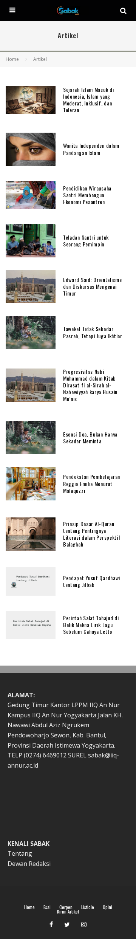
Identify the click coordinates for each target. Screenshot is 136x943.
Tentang (20, 853)
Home (29, 907)
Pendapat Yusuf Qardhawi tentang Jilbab (91, 581)
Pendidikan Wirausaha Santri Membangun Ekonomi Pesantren (87, 195)
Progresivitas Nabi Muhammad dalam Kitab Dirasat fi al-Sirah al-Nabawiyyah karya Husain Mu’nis (90, 385)
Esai (47, 907)
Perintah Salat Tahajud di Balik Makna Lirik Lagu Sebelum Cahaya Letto (91, 624)
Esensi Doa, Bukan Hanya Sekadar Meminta (90, 437)
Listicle (87, 907)
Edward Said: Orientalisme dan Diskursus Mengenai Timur (92, 286)
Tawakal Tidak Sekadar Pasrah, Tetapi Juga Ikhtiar (92, 332)
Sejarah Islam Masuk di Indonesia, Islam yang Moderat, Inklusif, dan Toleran (88, 99)
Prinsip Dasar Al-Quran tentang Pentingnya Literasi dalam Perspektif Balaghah (92, 534)
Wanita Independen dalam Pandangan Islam (91, 148)
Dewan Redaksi (29, 863)
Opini (107, 907)
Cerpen (66, 907)
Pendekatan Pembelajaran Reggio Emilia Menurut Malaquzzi (91, 483)
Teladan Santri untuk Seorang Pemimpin (86, 240)
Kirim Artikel (68, 911)
